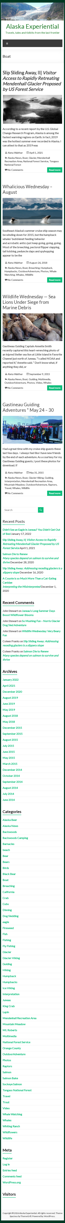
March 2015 (10, 763)
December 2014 (12, 769)
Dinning (7, 910)
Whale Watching (12, 1114)
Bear (5, 855)
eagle (6, 922)
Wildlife (29, 274)
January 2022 (11, 679)
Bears (6, 861)
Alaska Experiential (32, 26)
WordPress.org (12, 1182)
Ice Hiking (9, 988)
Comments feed (12, 1176)
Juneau (7, 1000)
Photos (45, 271)
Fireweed (8, 928)
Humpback (46, 267)
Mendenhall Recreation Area (36, 481)
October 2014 (11, 775)
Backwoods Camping (15, 837)
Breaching (34, 267)
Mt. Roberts (10, 1030)
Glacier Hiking (36, 477)
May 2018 (9, 721)
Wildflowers (10, 1132)
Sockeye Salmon (12, 1084)
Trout (6, 1102)
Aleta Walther (15, 152)
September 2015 (13, 733)
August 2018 (10, 715)
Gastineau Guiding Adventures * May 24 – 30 (28, 407)
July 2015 (8, 745)
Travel (8, 488)
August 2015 (10, 739)
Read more (54, 169)
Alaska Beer (10, 819)
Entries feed (10, 1170)
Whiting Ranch (11, 1126)
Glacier (32, 157)
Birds (6, 867)
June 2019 (9, 703)
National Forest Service (35, 161)
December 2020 (12, 691)
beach (6, 849)
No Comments (15, 169)
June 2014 (9, 799)
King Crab (9, 1006)
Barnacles (8, 843)
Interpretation (12, 481)
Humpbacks (11, 271)
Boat (25, 157)
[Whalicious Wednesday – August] (33, 199)
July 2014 (8, 793)
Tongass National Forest (17, 1090)
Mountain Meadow (15, 484)
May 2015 (9, 757)
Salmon (7, 1072)
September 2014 (13, 781)
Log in (6, 1164)
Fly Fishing (9, 946)
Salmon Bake (10, 1078)
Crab (6, 897)
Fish (5, 934)
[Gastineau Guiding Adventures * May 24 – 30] (33, 417)
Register (8, 1158)
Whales (20, 274)
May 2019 (9, 709)
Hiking (7, 970)
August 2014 (10, 787)
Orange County (12, 1048)
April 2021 (9, 685)
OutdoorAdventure (29, 271)
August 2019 (10, 697)
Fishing (7, 940)
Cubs (6, 903)
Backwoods (10, 831)
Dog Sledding (11, 916)
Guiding (33, 379)
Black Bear (9, 873)
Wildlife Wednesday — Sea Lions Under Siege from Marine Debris (29, 302)
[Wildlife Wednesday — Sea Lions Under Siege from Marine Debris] (33, 315)
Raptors (52, 484)
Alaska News (14, 157)
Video (39, 382)
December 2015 (12, 727)
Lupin (6, 1012)
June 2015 (9, 751)
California (8, 891)
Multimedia (44, 379)
